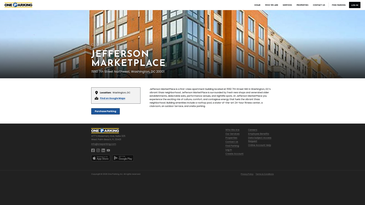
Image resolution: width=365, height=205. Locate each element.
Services (287, 5)
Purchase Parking (105, 111)
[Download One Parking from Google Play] (123, 158)
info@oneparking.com (103, 144)
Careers (252, 129)
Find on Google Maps (112, 98)
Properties (302, 5)
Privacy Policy (247, 174)
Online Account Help (259, 145)
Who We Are (271, 5)
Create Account (234, 153)
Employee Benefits (258, 133)
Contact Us (319, 5)
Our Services (232, 133)
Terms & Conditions (265, 174)
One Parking (18, 5)
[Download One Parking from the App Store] (100, 158)
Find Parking (339, 5)
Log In (354, 5)
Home (257, 5)
